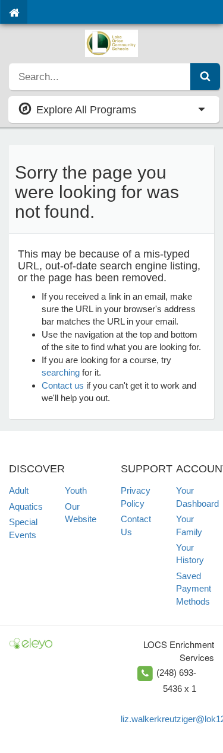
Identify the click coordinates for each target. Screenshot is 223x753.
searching (61, 372)
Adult (19, 490)
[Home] (14, 12)
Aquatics (26, 506)
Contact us (63, 385)
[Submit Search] (205, 76)
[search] (100, 76)
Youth (76, 490)
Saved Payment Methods (193, 588)
